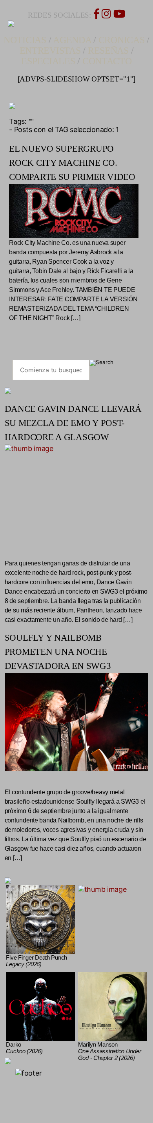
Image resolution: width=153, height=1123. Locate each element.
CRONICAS (121, 40)
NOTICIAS (25, 40)
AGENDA (72, 40)
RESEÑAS (108, 50)
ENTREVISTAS (50, 50)
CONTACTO (107, 61)
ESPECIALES (48, 61)
